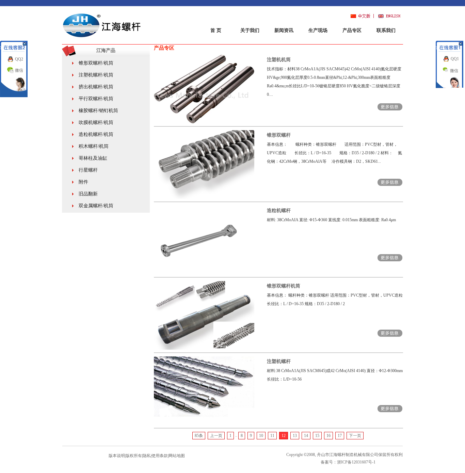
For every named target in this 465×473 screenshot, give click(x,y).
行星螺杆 (88, 170)
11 (272, 435)
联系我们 (386, 30)
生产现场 (317, 30)
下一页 (355, 435)
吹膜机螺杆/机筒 (96, 122)
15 (317, 435)
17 (340, 435)
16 (328, 435)
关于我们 (249, 30)
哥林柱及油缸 (93, 158)
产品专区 (352, 30)
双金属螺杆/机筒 (96, 205)
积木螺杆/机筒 (94, 146)
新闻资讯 (283, 30)
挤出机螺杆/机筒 (96, 86)
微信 (19, 70)
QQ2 (19, 59)
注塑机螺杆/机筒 (96, 74)
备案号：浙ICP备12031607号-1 (348, 462)
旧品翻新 (88, 193)
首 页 (215, 30)
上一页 (216, 435)
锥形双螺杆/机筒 (96, 63)
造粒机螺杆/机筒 (96, 134)
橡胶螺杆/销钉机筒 (98, 110)
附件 (83, 182)
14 (306, 435)
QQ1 (455, 58)
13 (295, 435)
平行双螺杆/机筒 (96, 98)
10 (261, 435)
